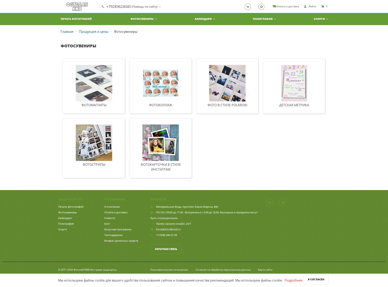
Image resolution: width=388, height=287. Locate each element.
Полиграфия (263, 19)
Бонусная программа (117, 229)
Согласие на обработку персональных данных (223, 269)
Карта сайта (265, 269)
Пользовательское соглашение (169, 269)
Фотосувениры (142, 19)
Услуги (319, 19)
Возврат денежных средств (121, 240)
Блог (107, 223)
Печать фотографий (76, 19)
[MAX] (263, 6)
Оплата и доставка (115, 212)
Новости (109, 218)
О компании (112, 206)
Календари (203, 19)
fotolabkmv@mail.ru (168, 229)
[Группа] (249, 6)
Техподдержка (113, 235)
